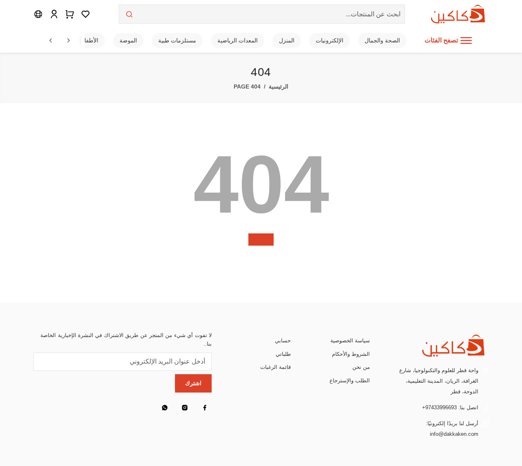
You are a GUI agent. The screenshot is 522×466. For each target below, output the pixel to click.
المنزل (286, 40)
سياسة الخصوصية (350, 340)
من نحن (361, 367)
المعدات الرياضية (237, 40)
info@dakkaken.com (454, 434)
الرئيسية (278, 87)
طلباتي (283, 354)
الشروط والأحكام (351, 354)
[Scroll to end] (68, 40)
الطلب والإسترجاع (350, 380)
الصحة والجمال (382, 40)
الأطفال (89, 40)
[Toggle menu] (466, 40)
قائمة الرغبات (275, 367)
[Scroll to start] (50, 40)
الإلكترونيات (329, 40)
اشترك (193, 383)
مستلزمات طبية (177, 40)
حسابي (283, 340)
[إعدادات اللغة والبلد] (38, 14)
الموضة (128, 40)
